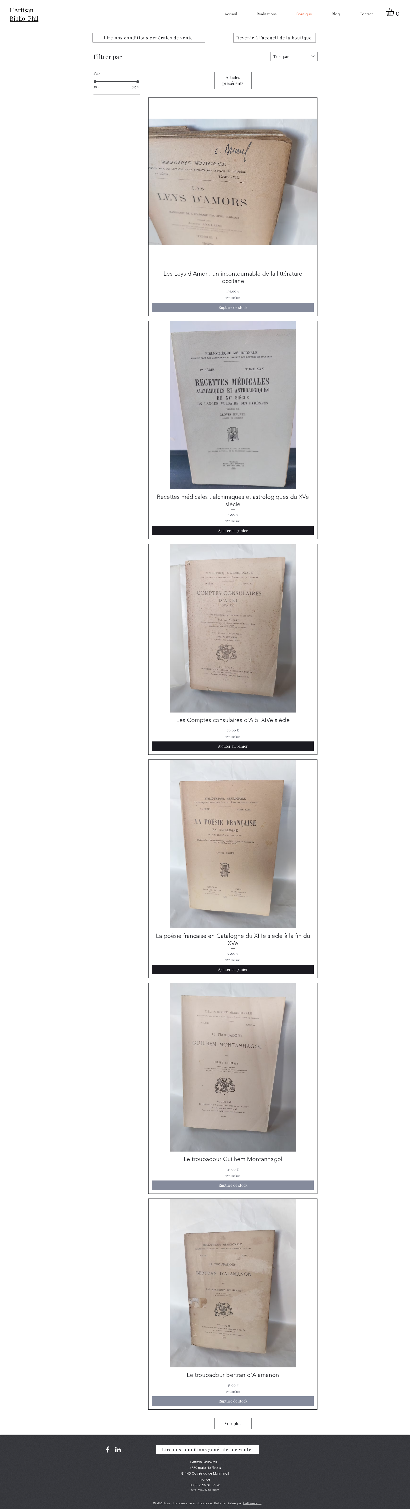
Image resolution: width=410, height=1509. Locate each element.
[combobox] (294, 56)
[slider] (95, 81)
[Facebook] (107, 1449)
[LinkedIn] (118, 1449)
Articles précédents (232, 80)
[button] (394, 12)
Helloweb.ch (252, 1503)
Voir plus (233, 1423)
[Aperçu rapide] (233, 182)
